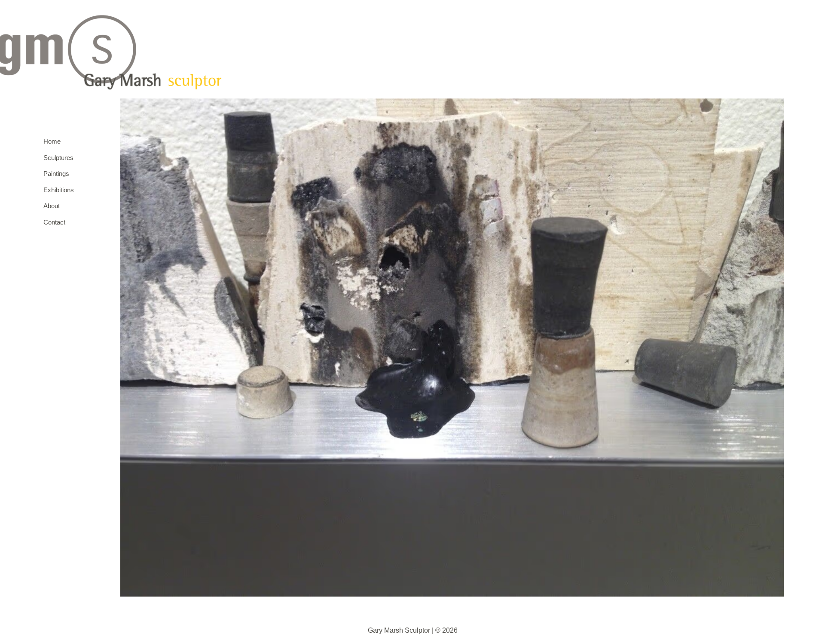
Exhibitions (56, 190)
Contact (54, 222)
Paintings (56, 173)
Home (52, 141)
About (51, 205)
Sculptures (56, 157)
